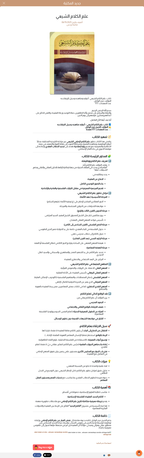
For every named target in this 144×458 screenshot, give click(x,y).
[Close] (4, 3)
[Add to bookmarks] (104, 455)
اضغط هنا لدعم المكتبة (103, 443)
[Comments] (108, 455)
